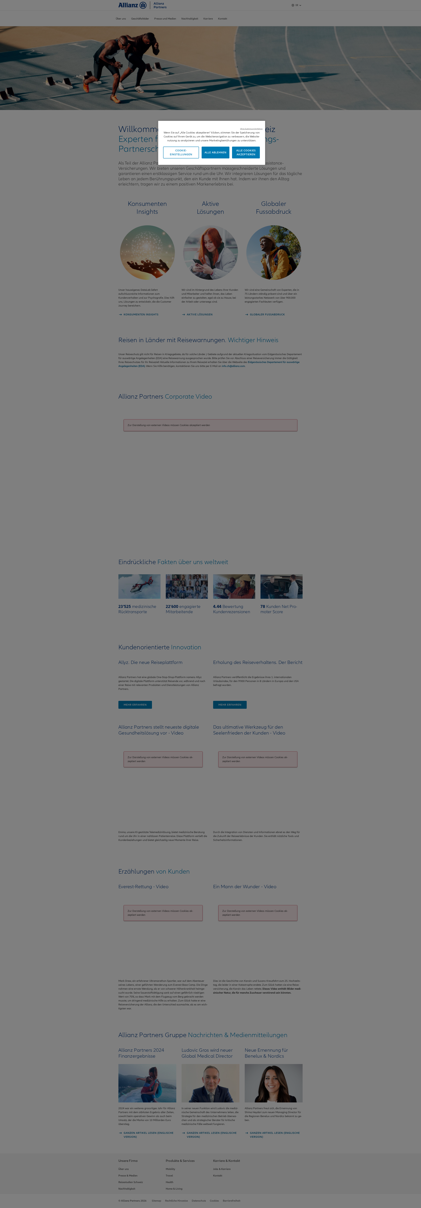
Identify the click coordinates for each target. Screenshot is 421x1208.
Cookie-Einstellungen (181, 152)
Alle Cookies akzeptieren (246, 152)
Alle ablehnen (215, 152)
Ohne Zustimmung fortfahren (251, 129)
